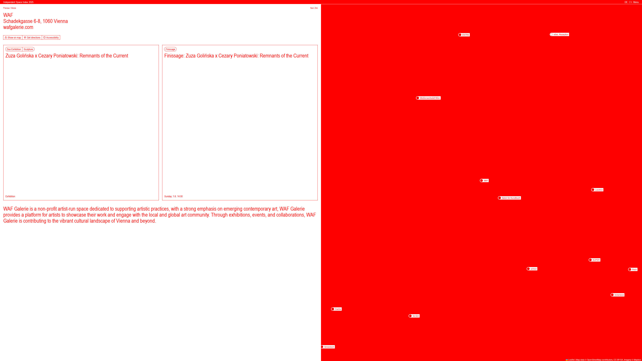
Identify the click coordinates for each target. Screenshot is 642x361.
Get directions (33, 37)
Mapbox (637, 359)
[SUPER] (590, 260)
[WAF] (481, 180)
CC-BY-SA (618, 359)
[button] (332, 309)
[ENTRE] (460, 34)
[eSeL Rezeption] (551, 34)
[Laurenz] (593, 189)
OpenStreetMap (594, 359)
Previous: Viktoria (9, 8)
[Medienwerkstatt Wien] (417, 98)
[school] (528, 268)
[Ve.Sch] (410, 316)
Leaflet (571, 359)
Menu (636, 2)
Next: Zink (314, 8)
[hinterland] (612, 294)
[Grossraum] (322, 346)
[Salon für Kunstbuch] (499, 198)
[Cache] (332, 309)
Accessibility (52, 37)
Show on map (14, 37)
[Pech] (629, 269)
